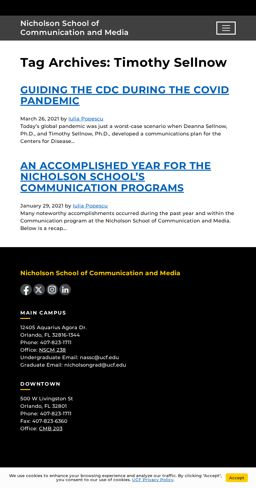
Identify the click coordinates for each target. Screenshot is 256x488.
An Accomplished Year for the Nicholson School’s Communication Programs (115, 176)
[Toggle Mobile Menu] (249, 7)
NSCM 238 (52, 350)
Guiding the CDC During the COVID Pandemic (124, 95)
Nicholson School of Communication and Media (74, 28)
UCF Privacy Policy (153, 479)
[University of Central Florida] (46, 7)
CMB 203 (50, 429)
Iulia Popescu (85, 119)
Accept (236, 477)
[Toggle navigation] (226, 28)
